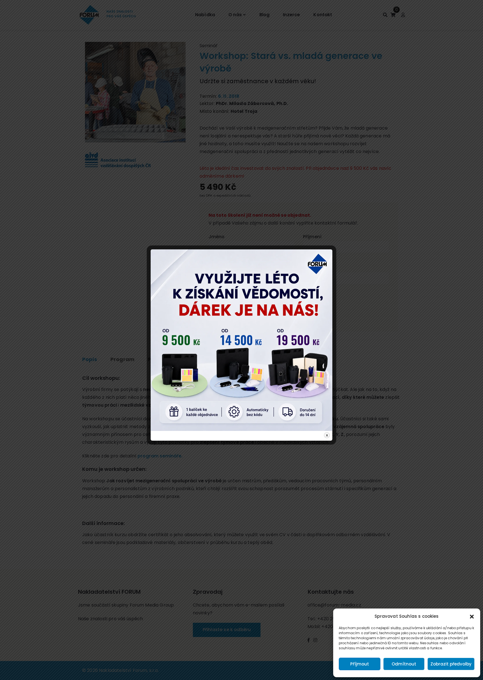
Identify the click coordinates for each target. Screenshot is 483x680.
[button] (472, 616)
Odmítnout (404, 664)
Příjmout (359, 664)
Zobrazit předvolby (451, 664)
